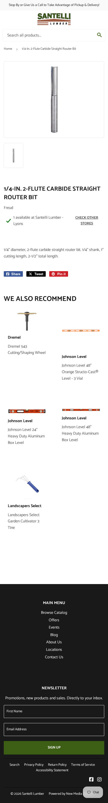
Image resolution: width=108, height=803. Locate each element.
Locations (54, 649)
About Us (54, 642)
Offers (54, 620)
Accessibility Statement (52, 770)
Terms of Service (83, 765)
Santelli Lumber (33, 794)
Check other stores (86, 220)
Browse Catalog (54, 612)
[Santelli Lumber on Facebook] (91, 780)
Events (54, 627)
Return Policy (57, 765)
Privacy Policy (33, 765)
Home (8, 48)
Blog (54, 635)
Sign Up (54, 748)
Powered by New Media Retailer (71, 794)
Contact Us (54, 657)
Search (15, 765)
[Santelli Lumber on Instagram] (99, 780)
